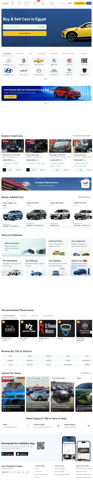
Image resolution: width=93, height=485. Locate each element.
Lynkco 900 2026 (56, 203)
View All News (85, 373)
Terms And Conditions (41, 474)
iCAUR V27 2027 (80, 203)
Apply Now (11, 96)
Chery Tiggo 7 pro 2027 (9, 204)
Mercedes (15, 163)
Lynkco (76, 166)
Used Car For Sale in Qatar (83, 474)
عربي (71, 3)
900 (80, 166)
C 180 (58, 166)
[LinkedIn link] (22, 472)
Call (19, 170)
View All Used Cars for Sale (81, 136)
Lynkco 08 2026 (32, 203)
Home (37, 468)
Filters (42, 27)
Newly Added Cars (84, 197)
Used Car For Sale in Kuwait (84, 468)
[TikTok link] (18, 472)
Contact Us (38, 471)
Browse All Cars (24, 33)
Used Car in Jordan (81, 471)
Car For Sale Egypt (60, 468)
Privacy (37, 477)
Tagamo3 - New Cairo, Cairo (58, 163)
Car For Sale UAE (59, 471)
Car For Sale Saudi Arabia (62, 474)
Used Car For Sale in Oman (83, 477)
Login (88, 3)
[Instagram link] (27, 472)
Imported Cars (27, 3)
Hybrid (84, 166)
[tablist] (46, 53)
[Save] (21, 141)
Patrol (43, 163)
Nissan (38, 163)
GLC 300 (5, 166)
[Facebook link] (14, 472)
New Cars (19, 3)
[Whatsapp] (10, 169)
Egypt (6, 472)
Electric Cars (37, 3)
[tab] (7, 53)
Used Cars (12, 3)
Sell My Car (80, 3)
